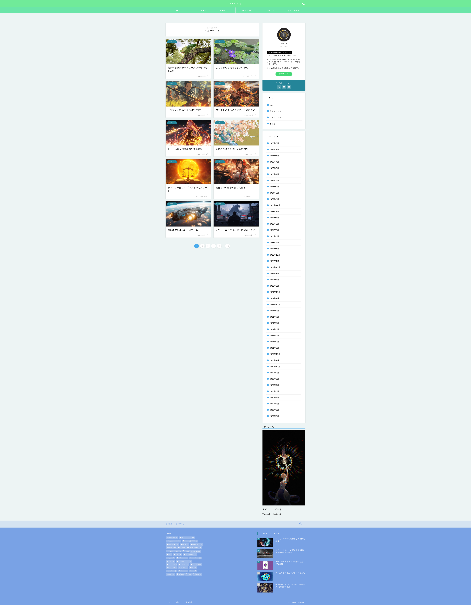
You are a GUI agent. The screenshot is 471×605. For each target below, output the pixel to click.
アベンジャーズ (196, 558)
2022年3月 (274, 286)
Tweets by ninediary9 (271, 514)
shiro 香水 (196, 551)
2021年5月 (274, 329)
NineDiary (235, 3)
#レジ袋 (185, 544)
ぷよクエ (171, 558)
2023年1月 (274, 249)
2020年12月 (275, 354)
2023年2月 (274, 242)
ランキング (247, 10)
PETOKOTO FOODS (174, 551)
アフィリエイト (276, 111)
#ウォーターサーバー (187, 537)
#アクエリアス (172, 537)
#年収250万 (172, 547)
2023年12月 (275, 205)
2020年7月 (274, 385)
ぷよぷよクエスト (190, 554)
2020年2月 (274, 416)
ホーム (177, 10)
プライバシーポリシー (175, 602)
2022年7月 (274, 280)
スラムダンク (172, 564)
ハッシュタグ (172, 567)
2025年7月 (274, 174)
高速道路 (198, 574)
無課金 (181, 574)
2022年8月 (274, 273)
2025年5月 (274, 180)
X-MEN (178, 554)
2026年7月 (274, 149)
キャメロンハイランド (185, 561)
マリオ (193, 571)
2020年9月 (274, 373)
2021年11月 (275, 298)
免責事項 (189, 602)
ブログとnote (172, 571)
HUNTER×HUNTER (195, 547)
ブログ (193, 567)
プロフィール (200, 10)
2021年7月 (274, 317)
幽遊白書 (171, 574)
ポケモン (184, 571)
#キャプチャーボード (174, 541)
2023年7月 (274, 218)
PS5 (187, 551)
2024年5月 (274, 193)
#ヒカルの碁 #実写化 (191, 541)
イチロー (171, 561)
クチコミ (270, 10)
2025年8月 (274, 168)
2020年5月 (274, 398)
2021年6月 (274, 323)
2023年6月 (274, 224)
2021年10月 (275, 304)
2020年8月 (274, 379)
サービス (224, 10)
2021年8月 (274, 311)
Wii (169, 554)
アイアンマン (183, 558)
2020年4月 (274, 404)
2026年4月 (274, 162)
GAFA (182, 547)
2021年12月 (275, 292)
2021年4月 (274, 335)
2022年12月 (275, 255)
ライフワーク (275, 117)
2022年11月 (275, 261)
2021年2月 (274, 348)
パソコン (184, 567)
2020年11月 (275, 360)
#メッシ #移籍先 (173, 544)
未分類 (272, 124)
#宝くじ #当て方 (197, 544)
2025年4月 (274, 187)
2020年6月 (274, 391)
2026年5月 (274, 156)
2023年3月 (274, 236)
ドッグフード (196, 564)
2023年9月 (274, 211)
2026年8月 (274, 143)
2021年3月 (274, 342)
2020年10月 (275, 367)
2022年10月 (275, 267)
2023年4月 (274, 230)
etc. (271, 105)
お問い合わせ (294, 10)
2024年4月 (274, 199)
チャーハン (184, 564)
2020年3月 (274, 410)
